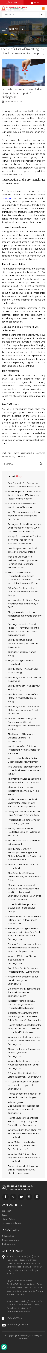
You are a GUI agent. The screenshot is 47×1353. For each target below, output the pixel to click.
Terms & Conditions (11, 1223)
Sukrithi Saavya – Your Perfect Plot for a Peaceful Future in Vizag (23, 698)
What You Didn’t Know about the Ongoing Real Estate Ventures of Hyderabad (24, 1158)
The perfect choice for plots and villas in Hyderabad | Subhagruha (24, 1053)
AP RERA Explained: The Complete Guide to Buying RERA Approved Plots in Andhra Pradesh (24, 495)
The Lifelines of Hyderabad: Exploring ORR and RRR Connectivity (21, 738)
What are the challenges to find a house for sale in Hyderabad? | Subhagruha (24, 1041)
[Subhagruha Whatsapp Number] (4, 1347)
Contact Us (7, 1211)
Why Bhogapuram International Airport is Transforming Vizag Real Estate (24, 516)
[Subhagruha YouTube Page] (21, 1197)
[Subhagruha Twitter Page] (13, 1197)
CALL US (13, 2)
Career (5, 1215)
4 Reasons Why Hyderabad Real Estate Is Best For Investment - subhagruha (24, 920)
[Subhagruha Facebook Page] (5, 1197)
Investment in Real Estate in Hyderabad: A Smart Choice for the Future (24, 750)
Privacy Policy (8, 1219)
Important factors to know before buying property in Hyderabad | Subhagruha (21, 1004)
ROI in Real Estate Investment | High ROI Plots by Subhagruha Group (23, 592)
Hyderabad (8, 1236)
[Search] (42, 14)
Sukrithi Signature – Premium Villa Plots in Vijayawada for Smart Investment (24, 710)
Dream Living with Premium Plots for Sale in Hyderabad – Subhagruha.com (24, 992)
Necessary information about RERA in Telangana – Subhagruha (23, 980)
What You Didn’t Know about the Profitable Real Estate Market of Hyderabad (24, 1133)
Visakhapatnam (11, 1240)
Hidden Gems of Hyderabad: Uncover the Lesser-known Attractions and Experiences (22, 803)
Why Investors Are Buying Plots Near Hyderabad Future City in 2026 (23, 604)
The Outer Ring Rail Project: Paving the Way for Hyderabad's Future (24, 877)
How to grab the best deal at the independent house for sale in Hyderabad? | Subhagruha (25, 1028)
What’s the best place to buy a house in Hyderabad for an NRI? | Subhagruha (24, 1065)
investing (6, 198)
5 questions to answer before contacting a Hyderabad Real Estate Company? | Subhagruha (24, 1016)
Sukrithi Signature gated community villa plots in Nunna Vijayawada (23, 643)
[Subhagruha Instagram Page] (29, 1197)
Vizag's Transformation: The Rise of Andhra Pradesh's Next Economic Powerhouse (24, 540)
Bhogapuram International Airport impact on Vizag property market (25, 616)
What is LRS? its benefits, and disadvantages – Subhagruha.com (22, 960)
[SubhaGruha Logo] (14, 7)
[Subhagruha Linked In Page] (37, 1197)
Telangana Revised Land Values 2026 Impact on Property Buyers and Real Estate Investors (24, 528)
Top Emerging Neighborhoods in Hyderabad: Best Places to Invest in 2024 (24, 770)
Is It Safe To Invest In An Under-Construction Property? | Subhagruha (23, 1085)
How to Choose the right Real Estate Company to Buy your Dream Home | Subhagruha (23, 1121)
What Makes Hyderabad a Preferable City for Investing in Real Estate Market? (23, 1146)
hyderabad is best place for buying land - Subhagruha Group (22, 908)
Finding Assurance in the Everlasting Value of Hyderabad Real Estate (24, 832)
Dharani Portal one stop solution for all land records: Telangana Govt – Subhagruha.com (24, 948)
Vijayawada (9, 1244)
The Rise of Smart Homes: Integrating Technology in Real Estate (23, 791)
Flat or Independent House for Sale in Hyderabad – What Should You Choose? (23, 1170)
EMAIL (36, 2)
